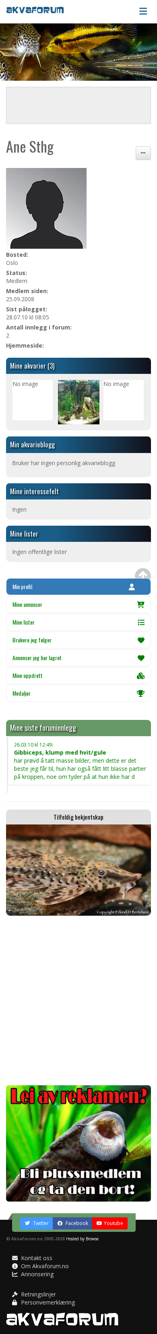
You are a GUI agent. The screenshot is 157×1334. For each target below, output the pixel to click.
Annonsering (36, 1274)
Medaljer (21, 693)
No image (25, 384)
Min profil (22, 586)
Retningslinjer (37, 1294)
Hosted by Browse (82, 1239)
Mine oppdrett (27, 675)
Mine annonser (27, 604)
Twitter (40, 1223)
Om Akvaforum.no (44, 1266)
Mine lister (23, 622)
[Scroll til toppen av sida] (143, 576)
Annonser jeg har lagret (37, 657)
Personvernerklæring (47, 1302)
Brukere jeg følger (32, 640)
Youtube (113, 1223)
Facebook (76, 1223)
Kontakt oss (35, 1258)
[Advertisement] (78, 1000)
